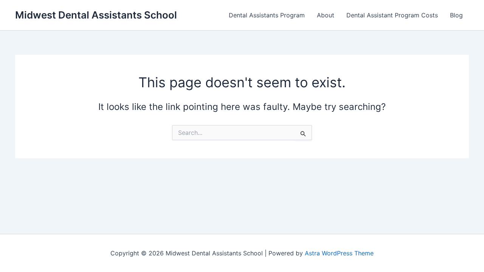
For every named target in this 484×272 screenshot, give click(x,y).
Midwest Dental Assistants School (96, 15)
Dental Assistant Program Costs (392, 15)
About (325, 15)
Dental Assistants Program (267, 15)
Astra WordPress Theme (339, 253)
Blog (456, 15)
